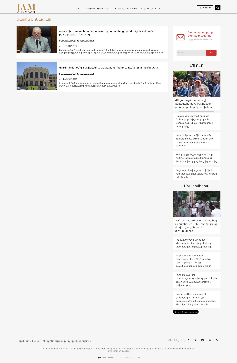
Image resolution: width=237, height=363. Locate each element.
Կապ (37, 341)
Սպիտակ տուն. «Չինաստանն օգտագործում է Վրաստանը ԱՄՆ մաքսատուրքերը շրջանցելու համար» (195, 140)
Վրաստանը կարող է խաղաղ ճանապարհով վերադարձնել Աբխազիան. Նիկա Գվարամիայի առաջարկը (194, 121)
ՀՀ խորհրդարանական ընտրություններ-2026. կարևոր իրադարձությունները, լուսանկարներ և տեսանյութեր (194, 260)
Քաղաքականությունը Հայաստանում (76, 41)
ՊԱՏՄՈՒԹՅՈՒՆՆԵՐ (97, 8)
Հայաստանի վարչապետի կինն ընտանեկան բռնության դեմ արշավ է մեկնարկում (196, 174)
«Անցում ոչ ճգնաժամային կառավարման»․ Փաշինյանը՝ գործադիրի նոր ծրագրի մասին (194, 104)
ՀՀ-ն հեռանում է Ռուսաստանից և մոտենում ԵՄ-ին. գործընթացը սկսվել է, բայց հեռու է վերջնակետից (196, 225)
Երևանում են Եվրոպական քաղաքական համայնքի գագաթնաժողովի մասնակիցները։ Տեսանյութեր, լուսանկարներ (196, 299)
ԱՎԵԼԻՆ (152, 8)
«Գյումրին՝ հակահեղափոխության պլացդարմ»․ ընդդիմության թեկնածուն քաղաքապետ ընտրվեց (107, 32)
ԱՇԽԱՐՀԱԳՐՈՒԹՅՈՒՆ (126, 8)
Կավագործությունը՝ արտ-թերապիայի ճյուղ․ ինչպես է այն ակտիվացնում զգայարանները (194, 243)
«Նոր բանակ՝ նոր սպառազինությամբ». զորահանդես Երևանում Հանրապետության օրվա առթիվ (196, 280)
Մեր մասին (24, 341)
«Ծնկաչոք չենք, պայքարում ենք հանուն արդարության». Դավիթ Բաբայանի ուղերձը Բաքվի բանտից (196, 158)
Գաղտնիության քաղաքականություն (67, 341)
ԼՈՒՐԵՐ (77, 8)
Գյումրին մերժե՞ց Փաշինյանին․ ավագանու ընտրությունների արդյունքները (108, 67)
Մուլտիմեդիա (196, 186)
